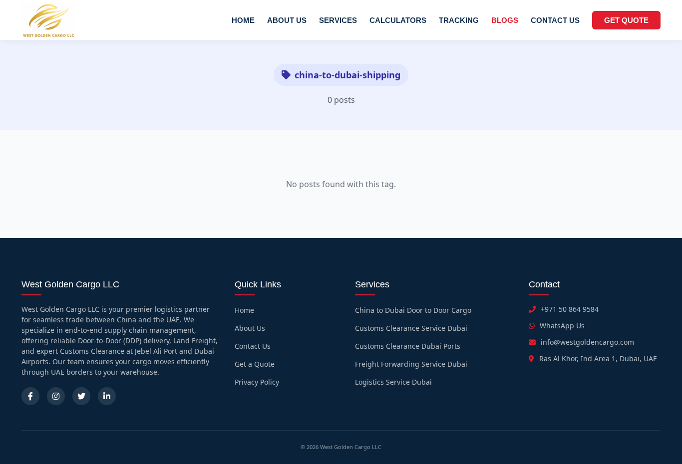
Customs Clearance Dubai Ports (407, 346)
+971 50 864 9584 (570, 309)
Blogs (504, 20)
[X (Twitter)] (81, 396)
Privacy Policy (257, 382)
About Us (287, 20)
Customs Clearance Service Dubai (411, 328)
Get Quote (626, 20)
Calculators (397, 20)
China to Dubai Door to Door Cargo (413, 310)
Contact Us (555, 20)
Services (338, 20)
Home (243, 20)
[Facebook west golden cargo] (30, 396)
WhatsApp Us (562, 325)
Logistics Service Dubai (393, 382)
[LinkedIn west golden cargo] (107, 396)
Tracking (459, 20)
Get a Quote (255, 364)
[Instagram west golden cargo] (56, 396)
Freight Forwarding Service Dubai (411, 364)
